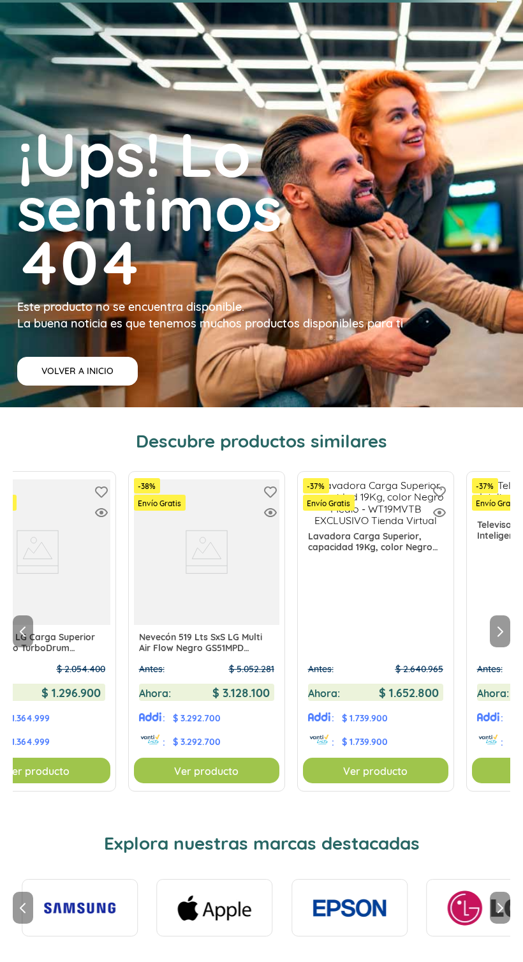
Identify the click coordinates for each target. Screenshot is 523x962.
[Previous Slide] (23, 631)
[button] (101, 513)
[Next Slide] (500, 631)
